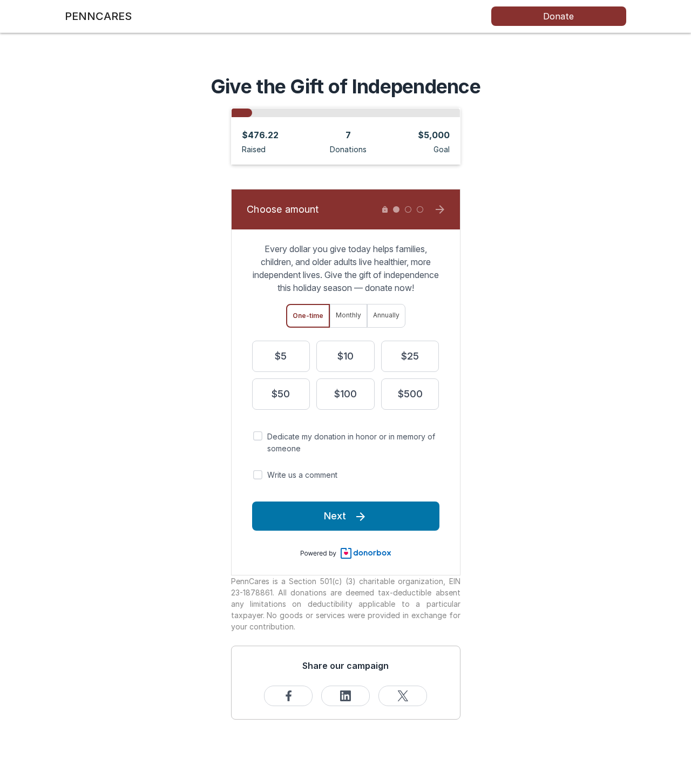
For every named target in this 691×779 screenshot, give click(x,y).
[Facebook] (288, 696)
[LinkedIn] (345, 696)
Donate (558, 16)
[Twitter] (402, 696)
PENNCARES (98, 16)
